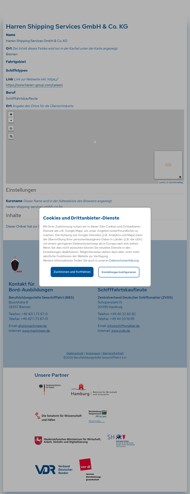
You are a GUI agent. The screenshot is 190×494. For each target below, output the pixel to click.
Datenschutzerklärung (124, 260)
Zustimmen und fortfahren (72, 272)
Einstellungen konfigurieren (119, 272)
